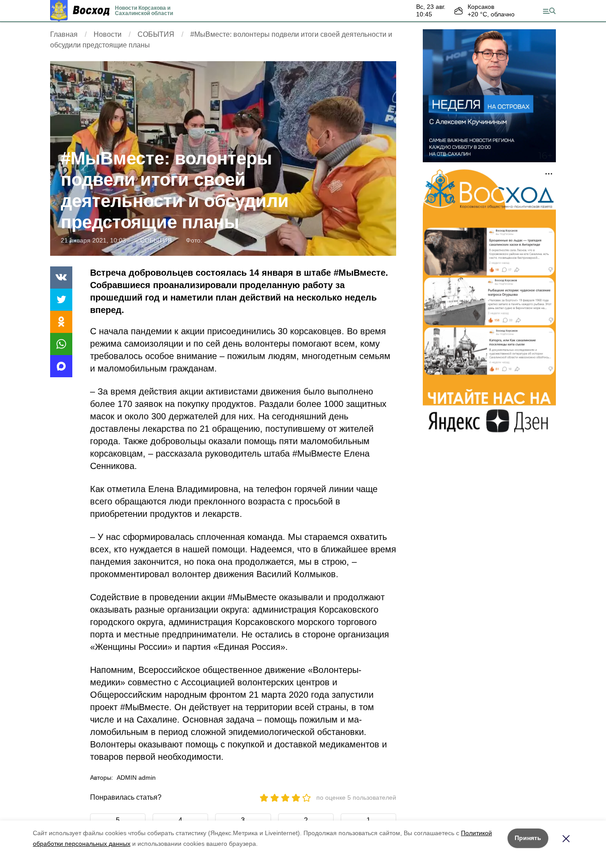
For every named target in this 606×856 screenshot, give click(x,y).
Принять (528, 837)
